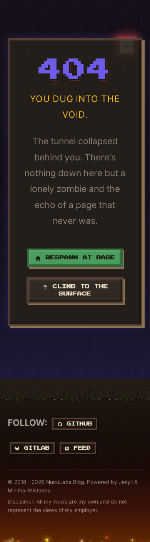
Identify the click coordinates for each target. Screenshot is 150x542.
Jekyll (126, 482)
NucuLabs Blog (65, 482)
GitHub (77, 424)
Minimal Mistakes (29, 490)
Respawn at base (78, 257)
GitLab (35, 448)
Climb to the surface (78, 290)
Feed (80, 448)
